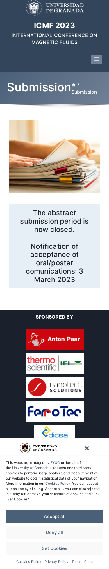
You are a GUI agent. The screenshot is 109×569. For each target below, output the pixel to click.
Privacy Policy (56, 561)
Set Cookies (54, 548)
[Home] (74, 85)
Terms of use (82, 561)
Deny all (54, 532)
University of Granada (30, 468)
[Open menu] (96, 59)
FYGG (55, 462)
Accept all (54, 516)
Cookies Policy (57, 483)
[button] (87, 448)
